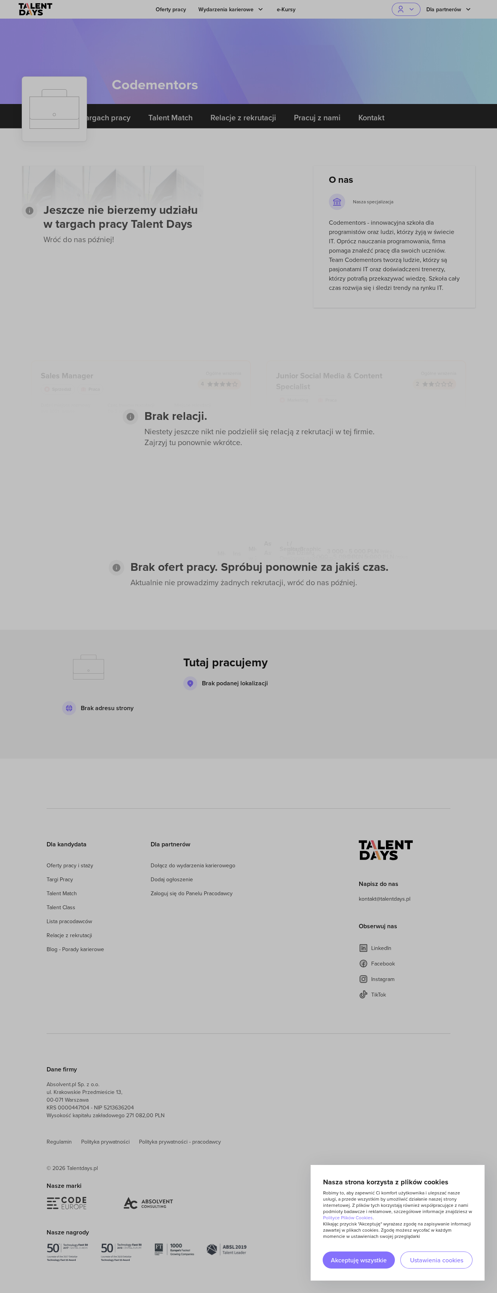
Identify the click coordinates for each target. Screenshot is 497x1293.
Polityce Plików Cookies (348, 1217)
